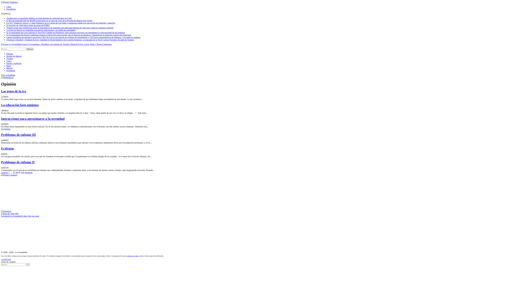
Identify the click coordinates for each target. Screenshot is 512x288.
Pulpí (8, 66)
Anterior (4, 172)
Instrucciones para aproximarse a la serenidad (33, 118)
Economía (10, 70)
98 (17, 172)
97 (14, 172)
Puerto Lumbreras (13, 63)
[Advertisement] (21, 193)
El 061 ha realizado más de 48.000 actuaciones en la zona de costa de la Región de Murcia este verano (49, 20)
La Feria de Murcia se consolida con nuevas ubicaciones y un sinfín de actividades (41, 30)
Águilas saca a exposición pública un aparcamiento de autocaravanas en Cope (39, 18)
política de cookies (133, 256)
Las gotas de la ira (13, 91)
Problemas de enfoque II (18, 162)
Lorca (8, 61)
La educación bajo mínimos (20, 105)
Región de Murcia (14, 56)
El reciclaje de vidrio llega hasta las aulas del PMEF (28, 25)
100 (22, 172)
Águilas (9, 58)
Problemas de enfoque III (18, 134)
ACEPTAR (6, 259)
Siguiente (29, 172)
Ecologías (7, 148)
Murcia (9, 68)
